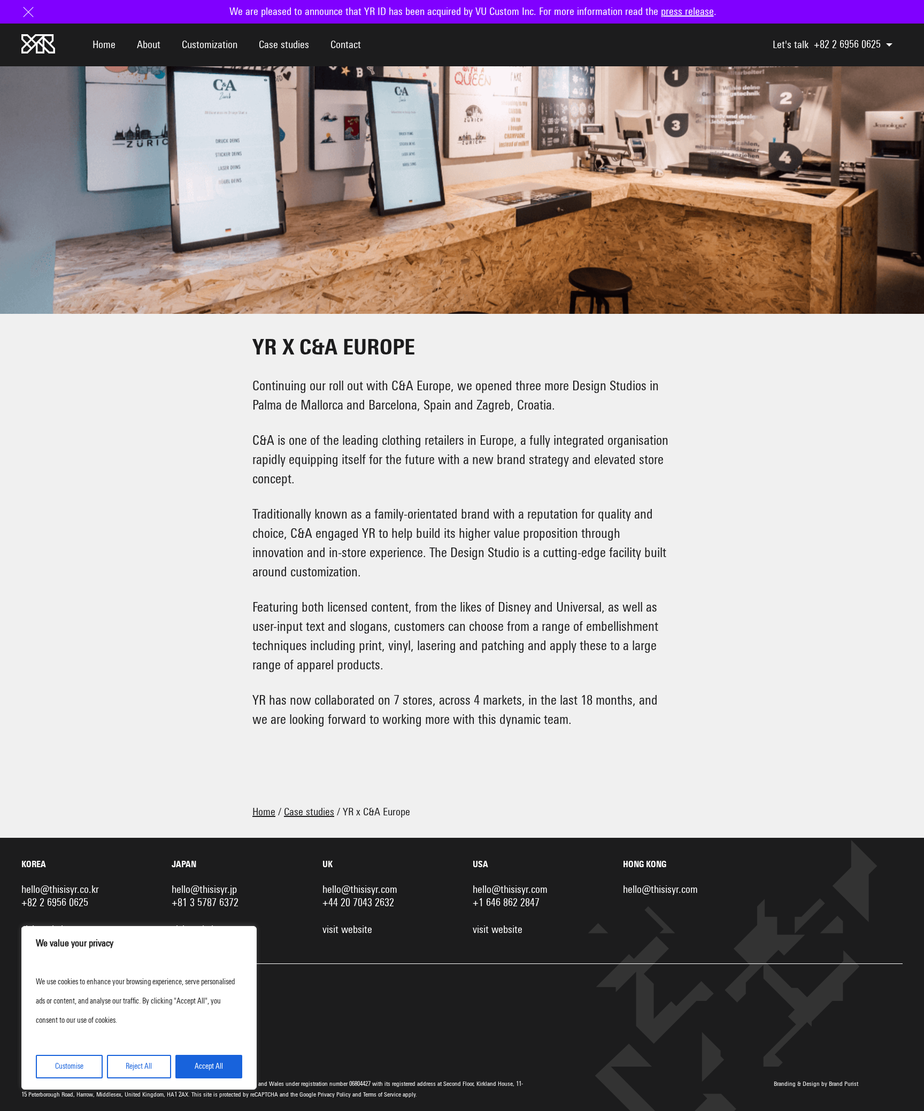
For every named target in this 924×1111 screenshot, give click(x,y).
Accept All (209, 1066)
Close (32, 11)
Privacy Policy (334, 1095)
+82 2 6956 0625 (847, 45)
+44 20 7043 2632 (358, 903)
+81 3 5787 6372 (205, 903)
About (148, 45)
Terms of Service (382, 1095)
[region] (139, 1008)
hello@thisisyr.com (359, 889)
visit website (347, 929)
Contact (345, 45)
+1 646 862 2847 (506, 903)
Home (104, 45)
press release (687, 11)
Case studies (284, 45)
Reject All (139, 1066)
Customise (69, 1066)
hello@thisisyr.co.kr (60, 889)
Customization (209, 45)
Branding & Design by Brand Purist (816, 1084)
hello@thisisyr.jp (204, 889)
